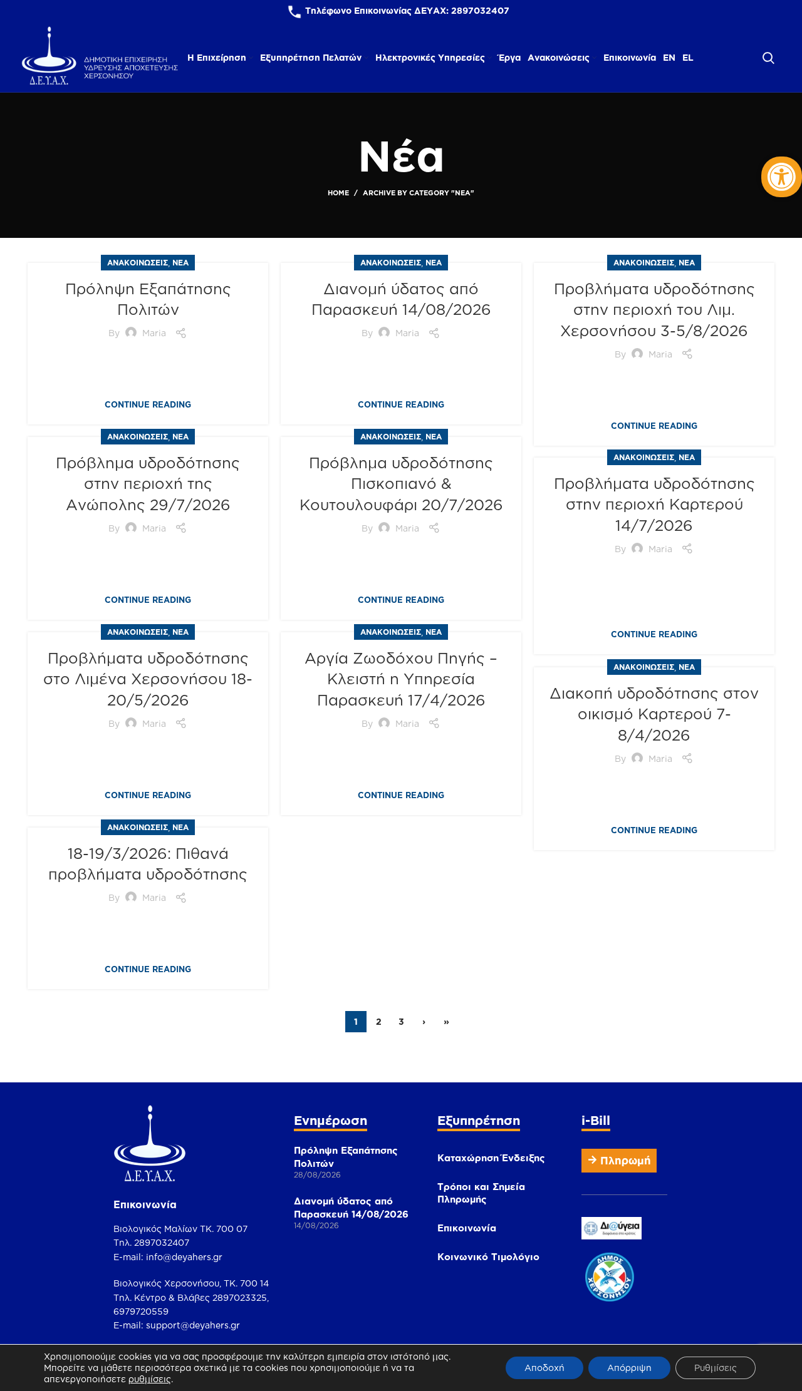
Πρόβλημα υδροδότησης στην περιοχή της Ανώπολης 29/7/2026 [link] (148, 483)
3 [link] (401, 1021)
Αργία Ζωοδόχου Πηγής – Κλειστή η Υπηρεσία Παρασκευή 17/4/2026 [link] (401, 679)
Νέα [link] (180, 263)
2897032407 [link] (480, 10)
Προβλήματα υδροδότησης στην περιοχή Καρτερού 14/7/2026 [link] (654, 504)
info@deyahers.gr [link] (184, 1256)
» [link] (446, 1021)
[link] (781, 177)
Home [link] (338, 193)
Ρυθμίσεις (715, 1367)
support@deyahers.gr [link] (193, 1325)
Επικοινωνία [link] (466, 1228)
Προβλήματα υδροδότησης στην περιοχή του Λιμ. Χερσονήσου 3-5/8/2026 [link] (654, 309)
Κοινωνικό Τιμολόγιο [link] (488, 1256)
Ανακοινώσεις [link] (137, 263)
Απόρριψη (629, 1367)
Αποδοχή (544, 1367)
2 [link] (379, 1021)
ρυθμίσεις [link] (149, 1378)
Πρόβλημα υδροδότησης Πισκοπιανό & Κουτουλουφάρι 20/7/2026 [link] (401, 483)
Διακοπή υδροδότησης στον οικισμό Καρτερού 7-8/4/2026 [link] (654, 714)
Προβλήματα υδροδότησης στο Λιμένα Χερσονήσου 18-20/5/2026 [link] (148, 679)
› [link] (423, 1021)
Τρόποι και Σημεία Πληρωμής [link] (481, 1192)
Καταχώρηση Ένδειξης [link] (491, 1157)
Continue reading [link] (148, 405)
